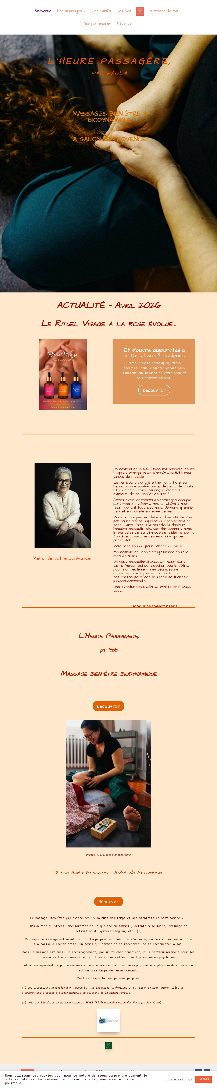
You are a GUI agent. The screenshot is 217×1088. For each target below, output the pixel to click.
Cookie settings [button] (178, 1079)
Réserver (109, 901)
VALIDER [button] (203, 1079)
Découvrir (154, 390)
